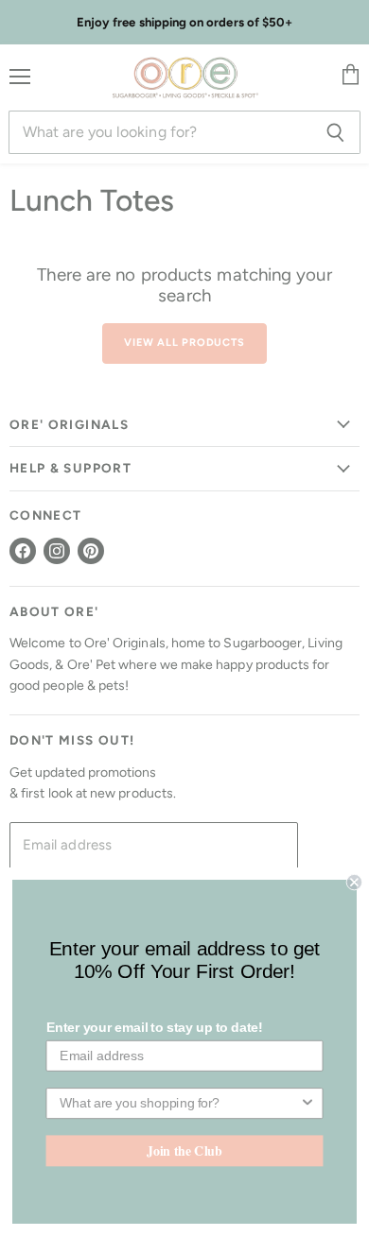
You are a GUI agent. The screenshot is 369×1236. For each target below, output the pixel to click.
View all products (184, 342)
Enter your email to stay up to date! (154, 1028)
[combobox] (179, 1103)
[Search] (335, 132)
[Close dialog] (354, 882)
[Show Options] (307, 1103)
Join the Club (184, 1150)
